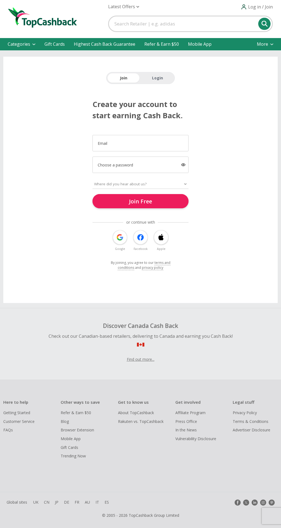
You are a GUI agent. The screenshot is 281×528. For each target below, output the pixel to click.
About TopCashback (136, 412)
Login (157, 77)
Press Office (186, 421)
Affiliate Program (190, 412)
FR (77, 502)
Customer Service (19, 421)
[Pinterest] (272, 503)
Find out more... (140, 359)
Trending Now (73, 455)
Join (123, 77)
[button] (123, 6)
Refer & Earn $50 (161, 44)
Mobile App (200, 44)
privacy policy (152, 267)
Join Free (140, 201)
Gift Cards (54, 44)
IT (97, 502)
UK (35, 502)
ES (107, 502)
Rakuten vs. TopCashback (141, 421)
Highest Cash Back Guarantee (104, 44)
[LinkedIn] (255, 503)
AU (87, 502)
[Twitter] (246, 503)
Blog (65, 421)
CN (46, 502)
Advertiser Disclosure (251, 429)
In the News (186, 429)
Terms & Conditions (250, 421)
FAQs (8, 429)
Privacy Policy (245, 412)
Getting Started (16, 412)
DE (66, 502)
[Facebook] (238, 503)
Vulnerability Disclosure (195, 438)
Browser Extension (77, 429)
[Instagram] (263, 503)
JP (56, 502)
